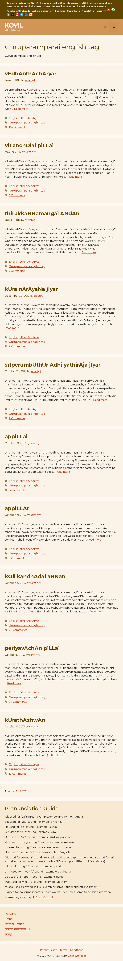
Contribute (73, 11)
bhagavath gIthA (78, 3)
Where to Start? (28, 3)
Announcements (96, 6)
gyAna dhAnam (52, 6)
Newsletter (88, 11)
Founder (60, 11)
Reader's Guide (44, 897)
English (13, 118)
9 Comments (17, 346)
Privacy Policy (48, 949)
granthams (12, 6)
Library (101, 11)
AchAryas (45, 3)
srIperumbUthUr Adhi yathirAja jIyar (52, 365)
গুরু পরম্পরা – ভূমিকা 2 (14, 924)
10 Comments (17, 127)
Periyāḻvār (11, 913)
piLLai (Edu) (59, 3)
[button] (105, 27)
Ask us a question (42, 11)
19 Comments (17, 773)
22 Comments (18, 629)
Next (24, 790)
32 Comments (18, 701)
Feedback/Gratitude (18, 11)
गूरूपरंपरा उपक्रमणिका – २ (17, 929)
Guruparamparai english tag (27, 122)
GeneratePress (77, 955)
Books (25, 6)
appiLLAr (17, 508)
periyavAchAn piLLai (32, 648)
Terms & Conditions (71, 949)
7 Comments (17, 558)
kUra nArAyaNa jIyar (31, 289)
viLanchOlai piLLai (29, 145)
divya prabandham (101, 3)
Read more (21, 108)
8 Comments (17, 490)
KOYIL (14, 25)
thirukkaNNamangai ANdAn (42, 213)
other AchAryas (29, 118)
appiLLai (16, 436)
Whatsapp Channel (73, 6)
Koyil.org (11, 3)
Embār (9, 918)
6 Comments (17, 195)
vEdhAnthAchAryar (30, 73)
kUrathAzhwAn (25, 720)
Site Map (36, 6)
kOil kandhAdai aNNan (35, 576)
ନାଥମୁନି (8, 934)
